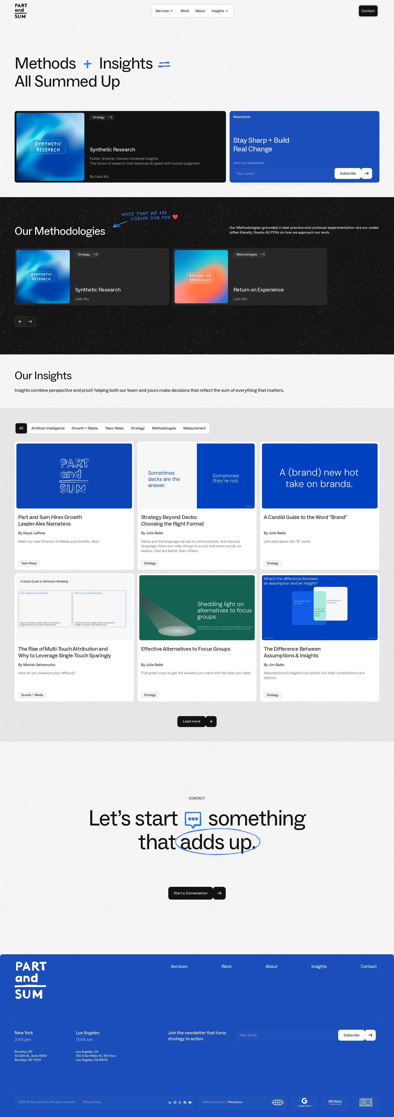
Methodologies (164, 428)
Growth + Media (85, 428)
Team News (114, 428)
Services (162, 11)
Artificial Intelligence (48, 428)
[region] (197, 276)
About (271, 966)
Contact (369, 966)
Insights (218, 11)
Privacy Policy (92, 1102)
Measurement (194, 428)
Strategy (138, 428)
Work (226, 966)
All (21, 428)
